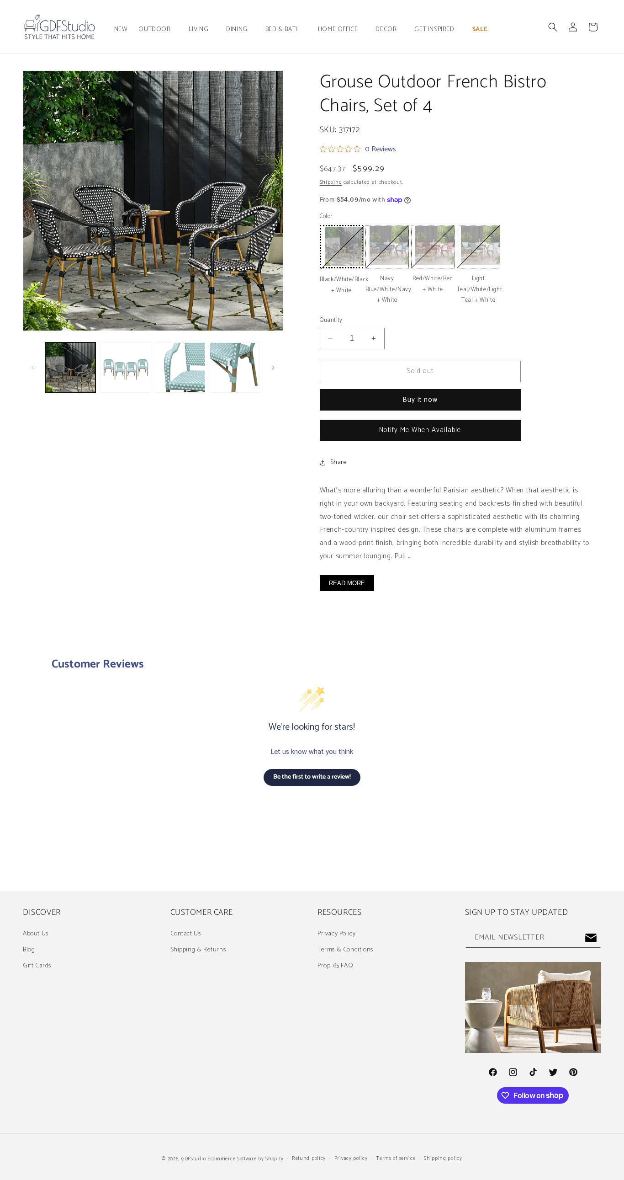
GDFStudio (193, 1159)
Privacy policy (351, 1158)
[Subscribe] (591, 938)
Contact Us (185, 934)
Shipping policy (443, 1158)
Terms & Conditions (345, 950)
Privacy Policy (336, 934)
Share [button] (338, 462)
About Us (35, 934)
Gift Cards (37, 966)
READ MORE (347, 583)
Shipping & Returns (198, 950)
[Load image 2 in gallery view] (125, 367)
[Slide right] (273, 368)
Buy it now (420, 400)
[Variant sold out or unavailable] (341, 246)
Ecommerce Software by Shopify (245, 1159)
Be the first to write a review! (312, 777)
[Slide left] (33, 368)
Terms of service (395, 1158)
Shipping (331, 182)
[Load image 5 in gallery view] (235, 367)
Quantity (331, 320)
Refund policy (309, 1158)
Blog (29, 950)
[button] (158, 29)
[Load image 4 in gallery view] (180, 367)
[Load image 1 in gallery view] (70, 367)
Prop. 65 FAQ (335, 966)
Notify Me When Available (420, 430)
